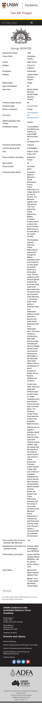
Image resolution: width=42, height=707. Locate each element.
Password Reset (21, 693)
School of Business (9, 641)
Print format (7, 591)
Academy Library (9, 657)
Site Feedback (33, 691)
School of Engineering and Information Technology (20, 645)
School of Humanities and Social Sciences (17, 648)
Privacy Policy (15, 691)
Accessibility (24, 691)
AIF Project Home (9, 22)
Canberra (31, 5)
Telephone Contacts (10, 632)
